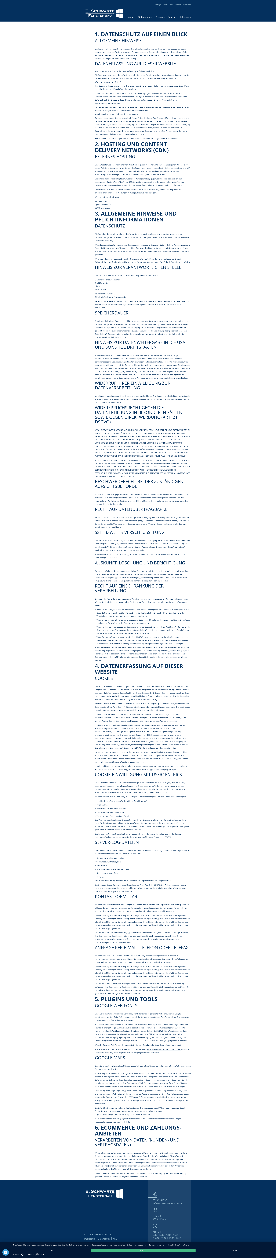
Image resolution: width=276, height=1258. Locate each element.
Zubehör (172, 17)
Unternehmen (145, 17)
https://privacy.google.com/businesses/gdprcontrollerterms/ (133, 1111)
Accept (143, 1250)
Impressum (90, 1238)
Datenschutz (104, 1238)
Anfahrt (178, 5)
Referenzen (185, 17)
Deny (52, 1250)
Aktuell (131, 17)
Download (187, 5)
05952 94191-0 (160, 1200)
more (234, 1250)
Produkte (160, 17)
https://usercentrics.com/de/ (129, 792)
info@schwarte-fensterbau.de (167, 1203)
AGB (115, 1238)
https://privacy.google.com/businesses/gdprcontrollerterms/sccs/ (122, 1114)
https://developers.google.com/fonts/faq (164, 1049)
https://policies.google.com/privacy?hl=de (141, 1052)
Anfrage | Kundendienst (164, 5)
